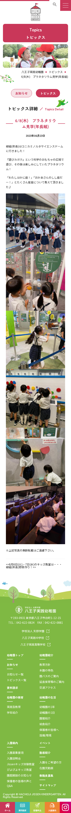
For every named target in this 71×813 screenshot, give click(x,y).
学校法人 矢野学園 (33, 631)
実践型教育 (14, 707)
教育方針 (44, 665)
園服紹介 (44, 718)
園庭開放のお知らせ (19, 775)
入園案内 (12, 743)
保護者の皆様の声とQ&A (19, 783)
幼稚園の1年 (47, 707)
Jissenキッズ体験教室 (21, 764)
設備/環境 (45, 735)
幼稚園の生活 (47, 697)
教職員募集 (46, 775)
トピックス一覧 (16, 680)
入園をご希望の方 (50, 762)
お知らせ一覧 (15, 674)
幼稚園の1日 (47, 713)
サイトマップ (47, 785)
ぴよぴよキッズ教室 (19, 770)
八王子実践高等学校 (33, 644)
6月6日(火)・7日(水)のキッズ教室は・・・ (35, 564)
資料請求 (12, 688)
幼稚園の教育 (15, 697)
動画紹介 (44, 753)
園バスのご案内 (49, 676)
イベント (44, 743)
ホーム (7, 810)
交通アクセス (47, 687)
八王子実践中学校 (33, 638)
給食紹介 (44, 724)
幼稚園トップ (15, 655)
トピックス (48, 93)
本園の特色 (46, 670)
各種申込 (37, 810)
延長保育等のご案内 (51, 682)
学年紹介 (12, 713)
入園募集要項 (15, 753)
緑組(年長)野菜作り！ (19, 567)
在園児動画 (46, 768)
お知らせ (21, 93)
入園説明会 (14, 758)
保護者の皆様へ (49, 730)
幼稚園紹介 (46, 655)
